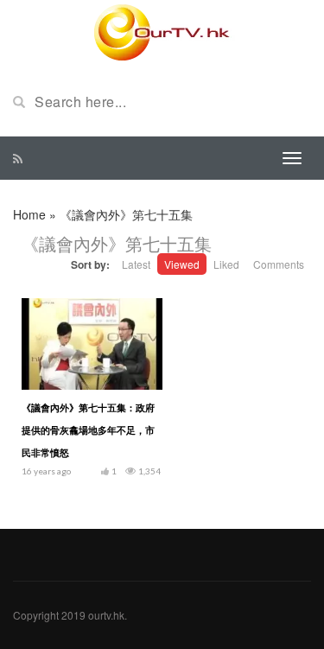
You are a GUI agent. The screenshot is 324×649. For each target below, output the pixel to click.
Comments (278, 264)
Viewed (182, 264)
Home (29, 214)
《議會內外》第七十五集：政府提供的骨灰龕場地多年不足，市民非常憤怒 (88, 430)
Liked (226, 264)
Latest (136, 264)
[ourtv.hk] (162, 32)
